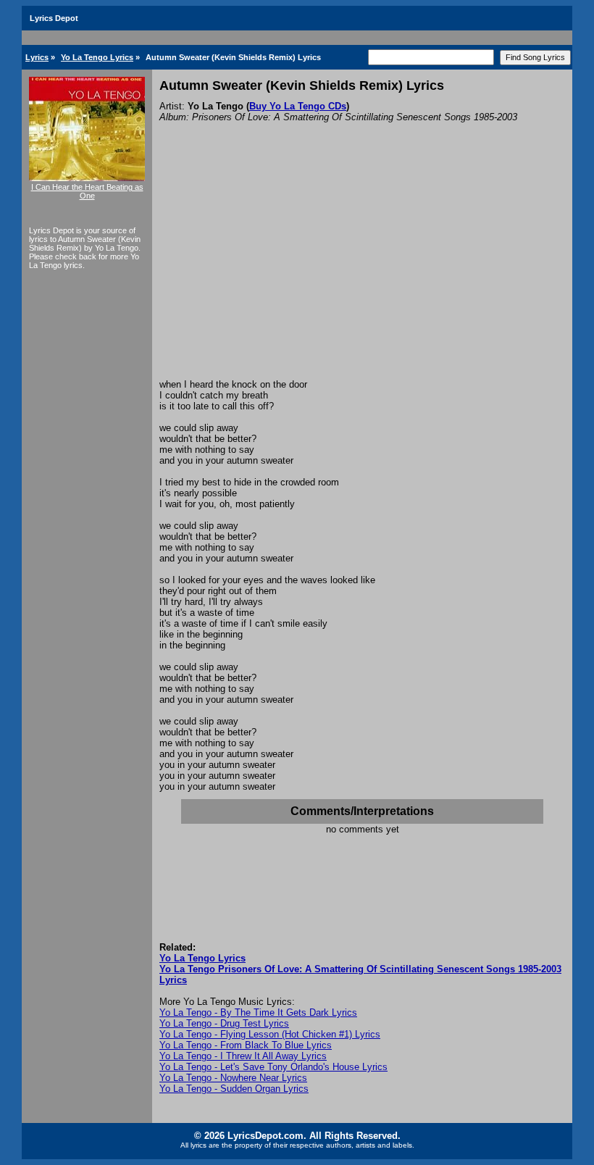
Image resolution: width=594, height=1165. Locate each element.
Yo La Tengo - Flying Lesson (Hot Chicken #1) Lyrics (269, 1034)
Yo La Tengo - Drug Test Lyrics (224, 1023)
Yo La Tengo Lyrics (97, 57)
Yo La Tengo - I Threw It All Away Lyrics (243, 1056)
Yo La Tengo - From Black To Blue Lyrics (245, 1045)
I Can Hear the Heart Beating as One (87, 191)
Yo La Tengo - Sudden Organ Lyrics (234, 1088)
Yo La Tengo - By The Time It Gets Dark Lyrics (258, 1012)
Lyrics (37, 57)
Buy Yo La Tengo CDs (297, 106)
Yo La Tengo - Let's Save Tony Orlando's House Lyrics (273, 1066)
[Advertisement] (362, 270)
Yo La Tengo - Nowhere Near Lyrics (233, 1077)
